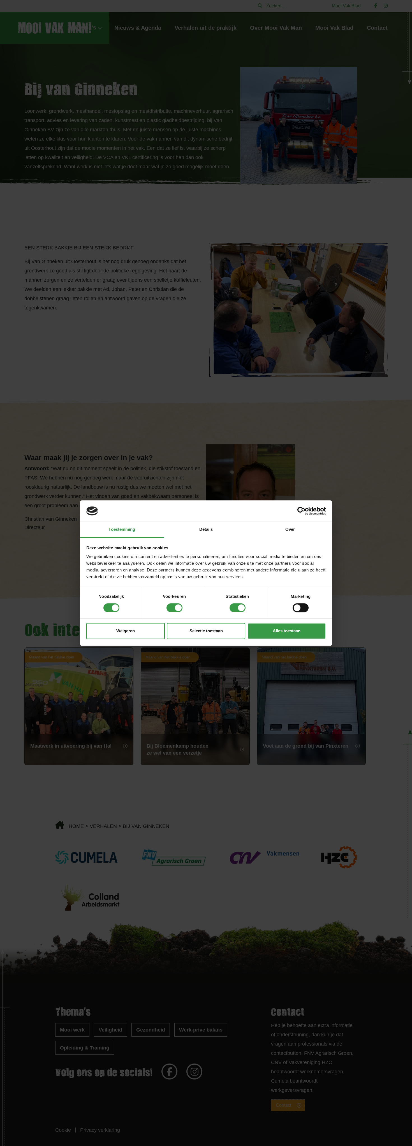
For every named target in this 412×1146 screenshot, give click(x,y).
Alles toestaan (286, 631)
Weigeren (125, 631)
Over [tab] (290, 529)
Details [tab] (206, 529)
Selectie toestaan (206, 631)
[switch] (174, 607)
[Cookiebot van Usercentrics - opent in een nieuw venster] (301, 511)
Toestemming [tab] (121, 529)
